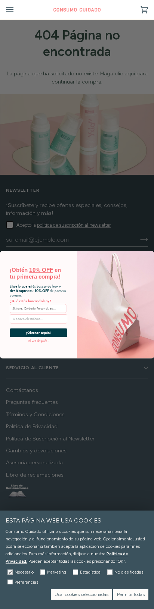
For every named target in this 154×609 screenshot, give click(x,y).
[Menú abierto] (17, 9)
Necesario (24, 572)
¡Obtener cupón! (38, 332)
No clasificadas (128, 572)
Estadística (90, 572)
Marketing (56, 572)
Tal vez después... (39, 340)
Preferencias (26, 582)
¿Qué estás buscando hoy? (30, 301)
